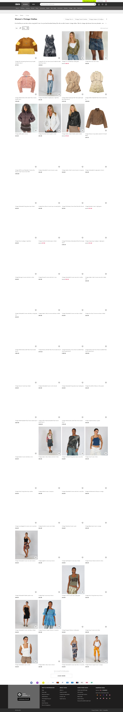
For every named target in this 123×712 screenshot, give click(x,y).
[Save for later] (35, 58)
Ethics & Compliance (46, 705)
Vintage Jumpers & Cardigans (96, 19)
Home (16, 15)
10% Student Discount (46, 698)
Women (21, 15)
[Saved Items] (102, 4)
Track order (44, 692)
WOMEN (25, 4)
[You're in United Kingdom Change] (106, 1)
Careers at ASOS (63, 692)
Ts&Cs (101, 710)
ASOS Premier (45, 696)
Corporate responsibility (65, 694)
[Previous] (63, 19)
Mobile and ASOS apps (82, 690)
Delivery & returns (45, 694)
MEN (33, 4)
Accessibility (105, 710)
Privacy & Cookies (95, 710)
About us (61, 690)
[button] (97, 695)
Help (43, 690)
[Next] (107, 19)
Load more (61, 676)
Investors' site (62, 696)
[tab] (17, 8)
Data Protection (45, 703)
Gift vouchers (80, 692)
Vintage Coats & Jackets (81, 19)
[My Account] (99, 4)
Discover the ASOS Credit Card (84, 700)
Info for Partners (81, 698)
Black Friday (80, 696)
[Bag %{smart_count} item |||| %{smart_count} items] (106, 4)
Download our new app (89, 1)
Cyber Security (63, 698)
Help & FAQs (100, 1)
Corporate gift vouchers (82, 694)
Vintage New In (69, 19)
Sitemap (43, 700)
